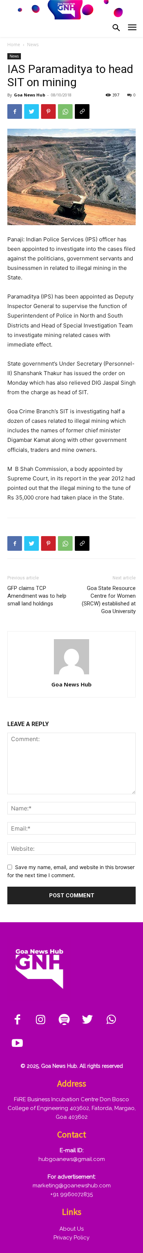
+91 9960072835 (71, 1194)
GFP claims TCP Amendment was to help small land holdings (36, 596)
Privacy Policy (71, 1237)
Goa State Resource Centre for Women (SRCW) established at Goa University (109, 600)
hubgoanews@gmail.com (71, 1159)
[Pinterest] (48, 111)
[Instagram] (41, 1020)
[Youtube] (17, 1044)
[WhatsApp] (65, 111)
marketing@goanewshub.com (72, 1185)
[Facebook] (14, 111)
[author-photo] (71, 674)
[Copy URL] (82, 111)
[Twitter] (31, 111)
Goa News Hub (29, 95)
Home (13, 44)
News (32, 44)
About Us (71, 1228)
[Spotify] (64, 1020)
